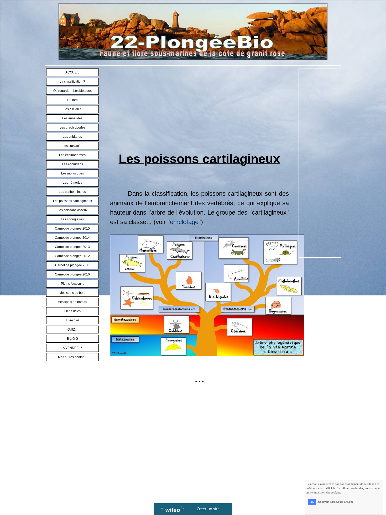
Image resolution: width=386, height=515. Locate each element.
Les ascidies (72, 109)
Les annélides (72, 118)
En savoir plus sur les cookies (335, 501)
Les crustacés (72, 146)
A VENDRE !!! (72, 348)
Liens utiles (72, 311)
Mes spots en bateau (72, 302)
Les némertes (72, 182)
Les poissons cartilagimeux (72, 201)
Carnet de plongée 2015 (72, 228)
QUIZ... (72, 329)
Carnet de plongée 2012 (72, 256)
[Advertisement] (199, 110)
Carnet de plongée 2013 (72, 247)
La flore (72, 100)
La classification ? (72, 81)
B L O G (72, 339)
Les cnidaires (72, 137)
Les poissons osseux (72, 210)
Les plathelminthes (72, 192)
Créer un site (208, 508)
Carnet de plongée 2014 (72, 238)
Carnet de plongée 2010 (72, 274)
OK (312, 502)
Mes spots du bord (72, 293)
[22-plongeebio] (193, 31)
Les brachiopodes (72, 127)
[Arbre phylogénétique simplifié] (207, 295)
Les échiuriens (72, 164)
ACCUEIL (72, 72)
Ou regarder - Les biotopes (72, 91)
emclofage (184, 221)
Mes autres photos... (72, 357)
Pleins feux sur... (72, 283)
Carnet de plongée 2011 (72, 265)
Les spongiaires (72, 219)
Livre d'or (72, 320)
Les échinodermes (72, 155)
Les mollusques (72, 173)
